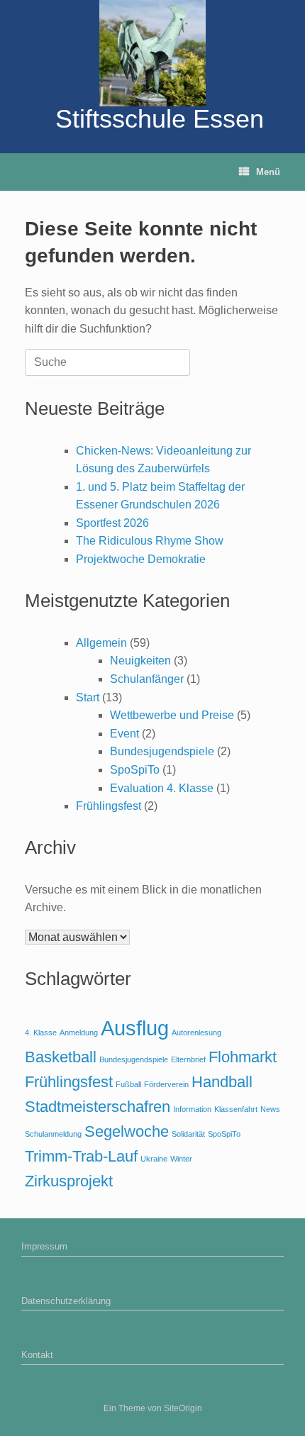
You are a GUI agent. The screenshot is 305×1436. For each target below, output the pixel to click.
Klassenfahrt (235, 1109)
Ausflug (135, 1028)
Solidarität (188, 1134)
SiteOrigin (183, 1408)
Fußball (128, 1084)
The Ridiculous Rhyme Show (149, 541)
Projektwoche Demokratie (141, 559)
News (270, 1109)
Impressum (44, 1246)
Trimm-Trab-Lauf (81, 1156)
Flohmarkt (243, 1057)
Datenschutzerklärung (66, 1301)
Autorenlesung (196, 1032)
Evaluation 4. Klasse (162, 788)
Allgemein (101, 643)
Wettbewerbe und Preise (172, 715)
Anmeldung (79, 1032)
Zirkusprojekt (69, 1181)
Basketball (60, 1057)
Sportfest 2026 (112, 523)
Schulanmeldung (53, 1134)
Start (87, 697)
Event (124, 734)
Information (192, 1109)
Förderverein (166, 1084)
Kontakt (37, 1354)
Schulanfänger (147, 679)
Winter (181, 1158)
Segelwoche (126, 1131)
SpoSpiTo (135, 770)
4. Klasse (41, 1032)
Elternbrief (188, 1059)
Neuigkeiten (140, 661)
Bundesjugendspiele (162, 751)
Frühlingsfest (108, 806)
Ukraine (153, 1158)
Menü (268, 172)
